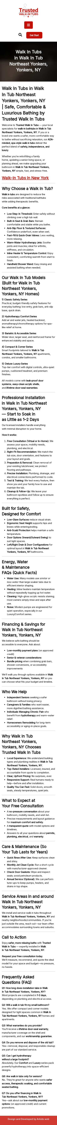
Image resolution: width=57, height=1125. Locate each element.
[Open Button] (28, 25)
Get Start (34, 35)
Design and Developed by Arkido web (28, 1119)
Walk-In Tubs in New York (25, 177)
